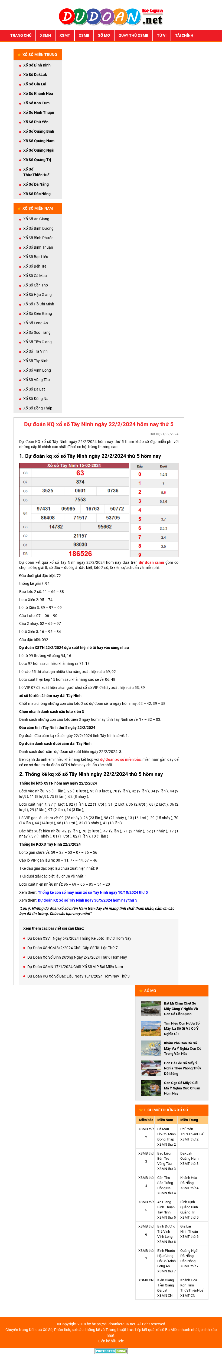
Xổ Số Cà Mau (35, 276)
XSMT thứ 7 (189, 1266)
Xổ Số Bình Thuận (38, 247)
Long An (163, 1266)
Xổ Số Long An (35, 323)
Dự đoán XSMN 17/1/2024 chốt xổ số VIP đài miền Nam (75, 967)
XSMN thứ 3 (166, 1169)
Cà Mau (163, 1129)
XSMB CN (146, 1280)
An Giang (164, 1202)
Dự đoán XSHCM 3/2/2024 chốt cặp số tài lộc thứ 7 (72, 948)
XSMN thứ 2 (166, 1144)
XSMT (65, 35)
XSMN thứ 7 (166, 1271)
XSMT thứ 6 (189, 1237)
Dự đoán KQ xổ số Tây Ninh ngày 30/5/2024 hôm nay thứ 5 (87, 900)
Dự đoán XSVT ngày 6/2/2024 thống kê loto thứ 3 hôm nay (79, 938)
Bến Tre (163, 1158)
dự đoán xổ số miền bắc (120, 759)
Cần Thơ (163, 1178)
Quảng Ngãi (189, 1251)
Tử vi (161, 35)
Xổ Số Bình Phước (38, 238)
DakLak (186, 1153)
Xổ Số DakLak (35, 74)
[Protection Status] (111, 1351)
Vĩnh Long (164, 1237)
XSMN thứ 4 (166, 1193)
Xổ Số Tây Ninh (35, 361)
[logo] (111, 16)
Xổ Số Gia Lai (34, 84)
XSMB (84, 35)
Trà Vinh (163, 1231)
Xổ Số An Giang (36, 219)
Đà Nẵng (187, 1183)
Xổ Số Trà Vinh (35, 351)
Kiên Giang (165, 1280)
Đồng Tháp (165, 1139)
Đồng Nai (164, 1188)
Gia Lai (185, 1226)
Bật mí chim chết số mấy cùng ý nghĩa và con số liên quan (181, 1008)
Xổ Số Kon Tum (36, 103)
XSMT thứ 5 (189, 1217)
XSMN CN (164, 1295)
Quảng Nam (189, 1158)
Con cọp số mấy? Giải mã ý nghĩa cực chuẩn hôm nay (182, 1088)
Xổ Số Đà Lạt (34, 389)
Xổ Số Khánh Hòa (38, 93)
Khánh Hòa (188, 1178)
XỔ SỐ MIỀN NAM (37, 208)
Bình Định (187, 1202)
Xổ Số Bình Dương (38, 228)
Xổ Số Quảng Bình (38, 131)
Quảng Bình (189, 1207)
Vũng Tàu (164, 1164)
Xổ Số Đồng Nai (36, 398)
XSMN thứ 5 (166, 1217)
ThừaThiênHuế (191, 1134)
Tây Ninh (164, 1212)
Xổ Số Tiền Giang (37, 342)
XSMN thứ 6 (166, 1242)
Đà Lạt (162, 1290)
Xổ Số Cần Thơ (35, 285)
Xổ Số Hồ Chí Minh (38, 304)
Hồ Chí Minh (166, 1134)
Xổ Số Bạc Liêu (35, 257)
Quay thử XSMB (133, 35)
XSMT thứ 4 (189, 1188)
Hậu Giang (165, 1256)
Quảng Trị (187, 1212)
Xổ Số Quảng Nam (38, 141)
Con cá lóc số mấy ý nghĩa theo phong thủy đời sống (182, 1068)
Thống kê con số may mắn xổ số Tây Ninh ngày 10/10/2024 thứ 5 (93, 892)
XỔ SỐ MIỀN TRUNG (39, 54)
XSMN (45, 35)
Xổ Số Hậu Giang (37, 294)
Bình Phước (166, 1251)
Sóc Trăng (165, 1183)
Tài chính (184, 35)
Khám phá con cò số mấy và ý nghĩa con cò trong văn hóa (182, 1048)
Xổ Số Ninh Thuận (38, 112)
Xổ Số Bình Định (37, 65)
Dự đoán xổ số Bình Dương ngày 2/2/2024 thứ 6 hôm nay (77, 957)
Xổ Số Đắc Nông (37, 194)
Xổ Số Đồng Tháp (37, 408)
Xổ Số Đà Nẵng (36, 184)
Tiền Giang (165, 1285)
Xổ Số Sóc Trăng (37, 332)
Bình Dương (166, 1226)
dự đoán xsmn (151, 562)
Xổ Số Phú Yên (35, 122)
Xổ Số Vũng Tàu (36, 380)
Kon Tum (187, 1285)
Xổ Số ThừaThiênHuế (36, 172)
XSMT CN (187, 1295)
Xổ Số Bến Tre (34, 266)
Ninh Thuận (189, 1231)
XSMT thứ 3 (189, 1164)
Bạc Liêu (164, 1153)
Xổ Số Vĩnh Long (37, 370)
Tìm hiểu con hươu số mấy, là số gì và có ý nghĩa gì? (182, 1028)
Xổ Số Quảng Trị (37, 160)
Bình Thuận (166, 1207)
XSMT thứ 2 (189, 1139)
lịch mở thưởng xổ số (166, 1110)
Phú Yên (186, 1129)
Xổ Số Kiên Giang (37, 313)
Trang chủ (20, 35)
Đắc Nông (187, 1261)
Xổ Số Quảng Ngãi (38, 150)
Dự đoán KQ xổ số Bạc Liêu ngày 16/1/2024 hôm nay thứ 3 (78, 976)
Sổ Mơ (104, 35)
